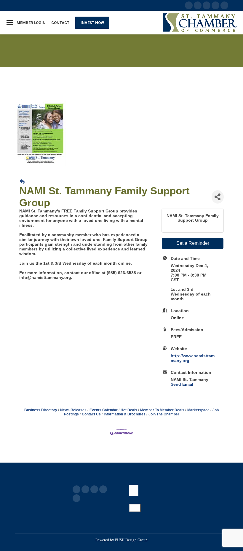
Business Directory (40, 410)
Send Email (182, 384)
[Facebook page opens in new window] (76, 489)
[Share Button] (218, 197)
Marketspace (198, 410)
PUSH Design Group (131, 540)
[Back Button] (22, 182)
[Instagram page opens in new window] (76, 498)
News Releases (73, 410)
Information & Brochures (125, 414)
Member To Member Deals (162, 410)
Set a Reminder (192, 243)
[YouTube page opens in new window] (94, 489)
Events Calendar (103, 410)
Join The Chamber (163, 414)
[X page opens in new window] (85, 489)
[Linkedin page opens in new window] (103, 489)
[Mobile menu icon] (10, 22)
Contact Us (91, 414)
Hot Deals (129, 410)
